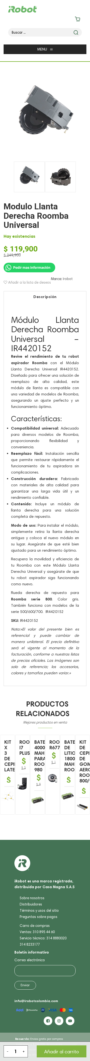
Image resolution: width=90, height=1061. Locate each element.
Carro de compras (35, 926)
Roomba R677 (59, 744)
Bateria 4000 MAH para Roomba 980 (44, 756)
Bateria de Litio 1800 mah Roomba (74, 756)
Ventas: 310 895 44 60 (37, 932)
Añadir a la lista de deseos (29, 282)
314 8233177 (30, 944)
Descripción (45, 296)
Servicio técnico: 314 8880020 (43, 938)
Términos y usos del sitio (39, 910)
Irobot (68, 279)
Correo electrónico (29, 960)
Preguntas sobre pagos (38, 917)
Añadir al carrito (61, 1052)
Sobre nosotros (32, 898)
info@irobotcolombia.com (36, 1001)
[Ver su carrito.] (45, 20)
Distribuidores (31, 904)
